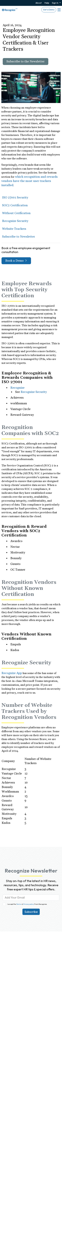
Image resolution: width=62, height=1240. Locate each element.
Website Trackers (14, 229)
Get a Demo (48, 9)
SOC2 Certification (15, 205)
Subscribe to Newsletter (18, 237)
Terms (19, 904)
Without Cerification (16, 213)
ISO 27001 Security (15, 198)
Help (46, 2)
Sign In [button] (55, 2)
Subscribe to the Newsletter (25, 61)
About (39, 2)
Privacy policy (28, 904)
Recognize (17, 388)
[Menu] (58, 10)
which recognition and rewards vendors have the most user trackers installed (29, 181)
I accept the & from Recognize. (27, 904)
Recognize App (12, 673)
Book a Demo (14, 261)
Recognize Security (15, 221)
